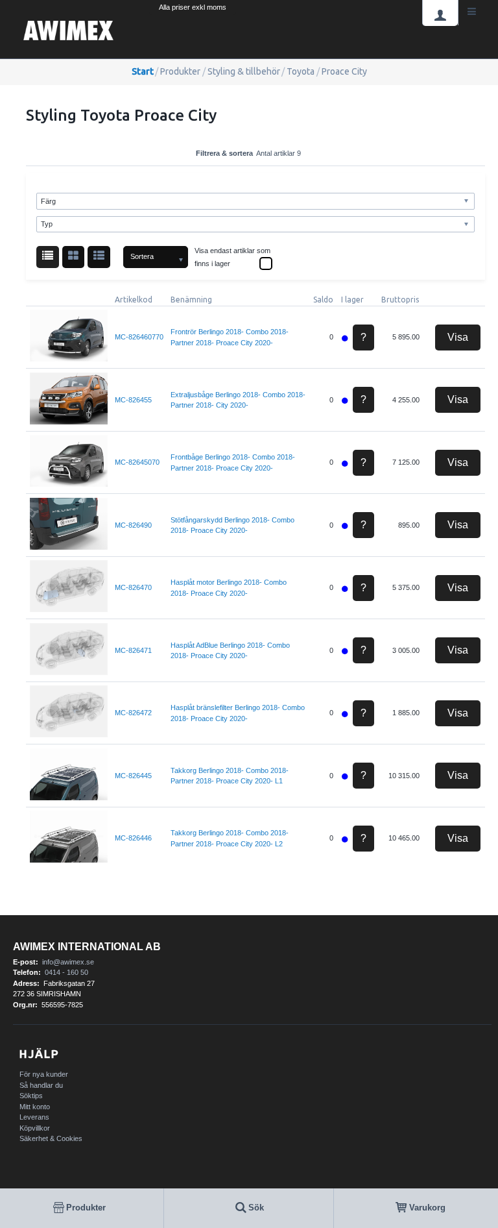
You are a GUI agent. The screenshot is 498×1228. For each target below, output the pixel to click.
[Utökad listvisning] (99, 257)
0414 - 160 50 (66, 972)
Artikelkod (133, 299)
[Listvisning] (47, 257)
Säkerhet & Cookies (50, 1138)
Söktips (31, 1095)
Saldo (323, 299)
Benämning (191, 299)
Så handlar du (41, 1085)
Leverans (34, 1117)
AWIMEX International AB (87, 946)
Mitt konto (34, 1107)
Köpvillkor (34, 1128)
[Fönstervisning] (73, 257)
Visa (457, 337)
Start (143, 71)
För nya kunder (43, 1074)
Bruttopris (400, 299)
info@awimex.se (68, 962)
